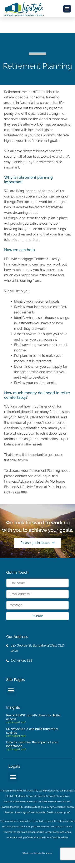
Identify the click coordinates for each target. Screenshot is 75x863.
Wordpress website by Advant (37, 853)
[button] (67, 9)
